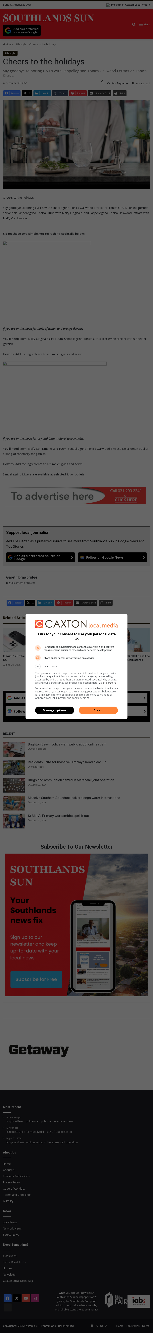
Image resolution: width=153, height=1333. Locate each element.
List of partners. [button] (107, 682)
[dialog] (77, 666)
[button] (76, 666)
